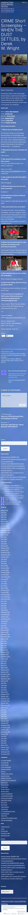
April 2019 (3, 665)
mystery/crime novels (7, 796)
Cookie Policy (4, 909)
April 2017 (3, 716)
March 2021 (4, 627)
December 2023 (5, 572)
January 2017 (4, 723)
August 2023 (4, 579)
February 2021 (5, 630)
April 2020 (4, 647)
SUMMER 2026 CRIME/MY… (12, 485)
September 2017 (5, 705)
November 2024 (5, 554)
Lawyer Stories (5, 776)
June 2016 (4, 738)
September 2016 (5, 732)
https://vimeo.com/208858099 (10, 171)
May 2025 (4, 541)
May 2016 (3, 740)
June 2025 (4, 539)
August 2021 (4, 621)
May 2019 (3, 663)
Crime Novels (4, 765)
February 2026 (5, 523)
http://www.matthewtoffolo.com (15, 317)
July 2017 (3, 709)
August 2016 (4, 734)
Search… (3, 439)
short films (3, 355)
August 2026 (4, 510)
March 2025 (4, 545)
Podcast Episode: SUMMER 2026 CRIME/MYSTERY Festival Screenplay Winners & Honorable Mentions (13, 459)
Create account (5, 826)
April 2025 (4, 543)
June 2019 (4, 661)
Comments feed (5, 833)
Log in (2, 829)
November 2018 (5, 674)
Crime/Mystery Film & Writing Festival (7, 4)
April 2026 (4, 519)
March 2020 (4, 650)
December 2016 (5, 725)
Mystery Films (5, 791)
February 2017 (5, 721)
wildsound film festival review (14, 355)
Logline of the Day (6, 778)
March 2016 (4, 745)
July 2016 (3, 736)
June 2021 (4, 623)
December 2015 (5, 751)
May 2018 (3, 687)
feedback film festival (7, 773)
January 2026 (5, 526)
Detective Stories (5, 769)
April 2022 (4, 608)
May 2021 (3, 625)
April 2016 (3, 743)
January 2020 (5, 654)
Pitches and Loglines (6, 798)
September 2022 (5, 599)
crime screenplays (20, 353)
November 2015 (5, 754)
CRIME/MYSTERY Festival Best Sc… (14, 487)
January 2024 (5, 570)
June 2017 (4, 712)
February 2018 (5, 694)
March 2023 (4, 588)
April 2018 (3, 689)
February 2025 (5, 548)
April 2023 (4, 585)
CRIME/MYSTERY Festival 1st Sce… (14, 491)
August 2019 (4, 658)
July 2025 (3, 537)
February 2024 (5, 568)
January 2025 (5, 550)
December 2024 (5, 552)
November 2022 (5, 596)
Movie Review (5, 785)
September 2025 (5, 532)
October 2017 (4, 703)
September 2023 (5, 576)
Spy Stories (4, 804)
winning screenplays (6, 820)
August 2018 (4, 681)
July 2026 (3, 512)
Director (3, 771)
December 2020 (5, 634)
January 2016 (4, 749)
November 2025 (5, 530)
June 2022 (4, 603)
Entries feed (4, 831)
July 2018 (3, 683)
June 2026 (4, 514)
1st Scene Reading (6, 760)
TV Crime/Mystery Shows (8, 811)
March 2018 (4, 692)
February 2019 (5, 670)
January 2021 (4, 632)
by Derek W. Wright (9, 358)
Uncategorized (5, 813)
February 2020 (5, 652)
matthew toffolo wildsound (8, 780)
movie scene (4, 787)
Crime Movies (12, 353)
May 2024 (4, 561)
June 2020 (4, 643)
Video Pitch (4, 816)
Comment (22, 405)
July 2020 (3, 641)
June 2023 (4, 583)
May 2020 (4, 645)
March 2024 (4, 565)
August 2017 (4, 707)
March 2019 (4, 667)
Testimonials (4, 809)
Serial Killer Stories (6, 800)
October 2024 (5, 557)
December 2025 (5, 528)
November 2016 (5, 727)
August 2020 (4, 639)
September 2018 (5, 678)
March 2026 (4, 521)
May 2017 (3, 714)
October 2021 (5, 616)
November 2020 (5, 636)
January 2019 (4, 672)
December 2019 (5, 656)
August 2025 (4, 534)
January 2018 (4, 696)
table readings (10, 360)
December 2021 (5, 612)
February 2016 (5, 747)
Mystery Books (5, 789)
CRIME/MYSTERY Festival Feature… (14, 495)
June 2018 (4, 685)
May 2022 (4, 605)
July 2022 (3, 601)
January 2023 (5, 592)
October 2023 (5, 574)
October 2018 (5, 676)
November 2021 (5, 614)
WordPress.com (5, 835)
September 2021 (5, 619)
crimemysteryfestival (10, 497)
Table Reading (5, 807)
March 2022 (4, 610)
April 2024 (4, 563)
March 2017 (4, 718)
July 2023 (3, 581)
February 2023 (5, 590)
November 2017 (5, 701)
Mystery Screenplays (7, 793)
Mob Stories (4, 782)
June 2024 (4, 559)
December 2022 (5, 594)
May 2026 (4, 517)
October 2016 (5, 729)
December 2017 (5, 698)
